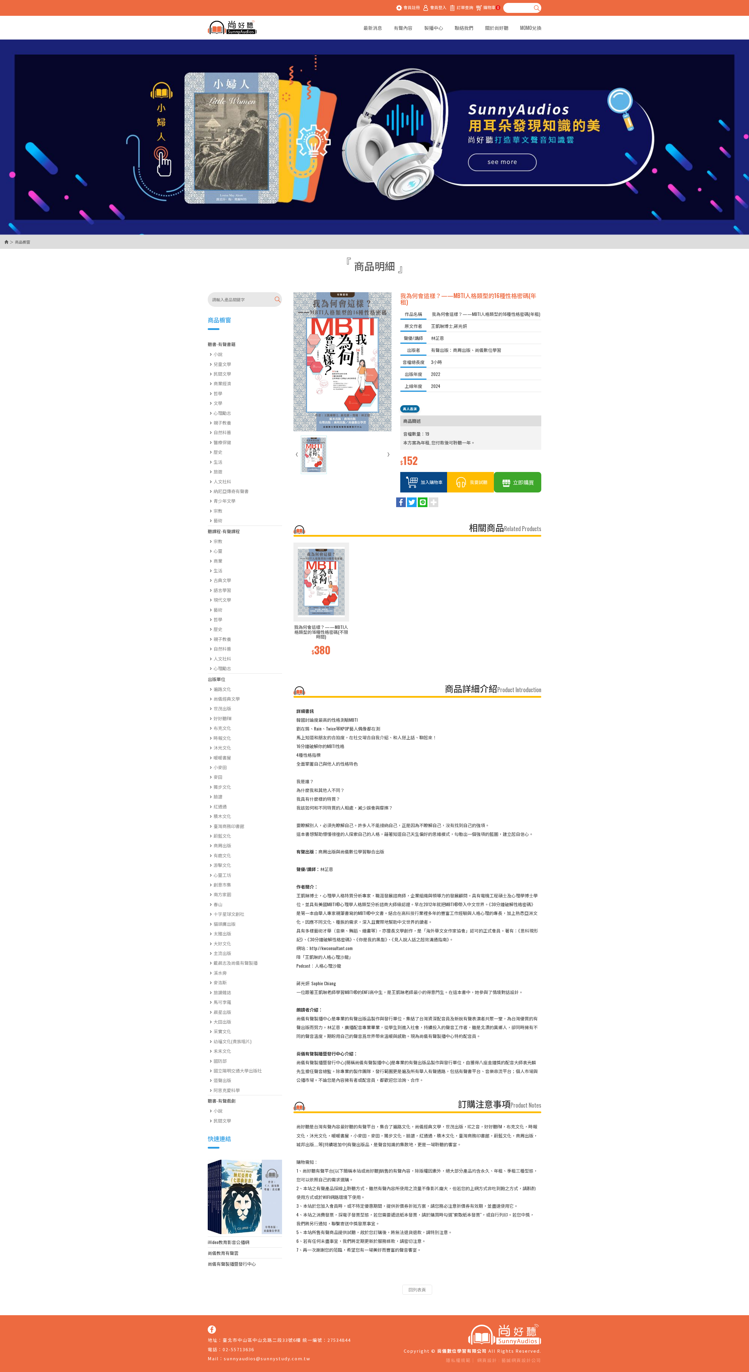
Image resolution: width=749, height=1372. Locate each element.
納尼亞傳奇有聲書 (231, 491)
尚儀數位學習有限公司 (232, 27)
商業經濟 (222, 383)
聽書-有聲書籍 (222, 344)
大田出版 (222, 1021)
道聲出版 (222, 1080)
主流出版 (222, 953)
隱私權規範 (458, 1360)
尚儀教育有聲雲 (223, 1253)
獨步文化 (222, 786)
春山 (218, 904)
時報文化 (222, 738)
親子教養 (222, 422)
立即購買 (523, 482)
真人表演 (410, 408)
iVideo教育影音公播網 (228, 1242)
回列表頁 (417, 1289)
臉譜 (218, 796)
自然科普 (222, 432)
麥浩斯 (220, 982)
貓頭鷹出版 (225, 924)
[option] (321, 600)
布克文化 (222, 728)
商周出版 (222, 845)
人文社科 (222, 481)
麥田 (218, 777)
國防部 (220, 1061)
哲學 (218, 393)
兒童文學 (222, 364)
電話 (213, 1349)
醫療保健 (222, 442)
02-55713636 (238, 1349)
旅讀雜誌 (222, 992)
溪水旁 (220, 972)
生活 (218, 462)
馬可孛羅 (222, 1002)
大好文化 (222, 943)
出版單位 (216, 679)
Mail (213, 1358)
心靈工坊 (222, 875)
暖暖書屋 (222, 757)
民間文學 (222, 373)
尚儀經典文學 (227, 698)
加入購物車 (432, 482)
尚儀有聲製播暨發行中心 (232, 1263)
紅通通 (220, 806)
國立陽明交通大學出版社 (238, 1070)
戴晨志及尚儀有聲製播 (235, 962)
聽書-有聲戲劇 (222, 1100)
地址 (213, 1340)
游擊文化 (222, 865)
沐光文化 (222, 747)
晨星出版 (222, 1012)
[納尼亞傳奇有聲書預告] (245, 1196)
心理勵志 (222, 413)
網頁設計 (487, 1360)
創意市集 (222, 884)
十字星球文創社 (229, 914)
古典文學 (222, 580)
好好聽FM (222, 718)
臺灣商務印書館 (229, 826)
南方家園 (222, 894)
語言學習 (222, 590)
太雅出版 (222, 933)
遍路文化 (222, 689)
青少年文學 (225, 500)
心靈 (218, 551)
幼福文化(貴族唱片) (232, 1041)
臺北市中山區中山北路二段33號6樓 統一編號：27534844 (287, 1340)
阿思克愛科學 (227, 1090)
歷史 (218, 452)
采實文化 (222, 1031)
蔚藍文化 (222, 835)
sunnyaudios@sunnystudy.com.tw (267, 1358)
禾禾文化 (222, 1051)
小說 (218, 354)
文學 (218, 403)
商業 (218, 560)
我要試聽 (478, 482)
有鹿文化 (222, 855)
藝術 (218, 520)
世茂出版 (222, 708)
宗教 (218, 510)
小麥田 (220, 767)
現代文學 (222, 599)
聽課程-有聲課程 (224, 531)
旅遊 (218, 471)
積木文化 (222, 816)
